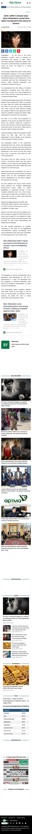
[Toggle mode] (27, 3)
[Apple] (25, 823)
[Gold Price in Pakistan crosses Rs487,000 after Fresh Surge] (16, 675)
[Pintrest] (16, 823)
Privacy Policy (21, 817)
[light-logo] (15, 3)
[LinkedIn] (6, 51)
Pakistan (28, 12)
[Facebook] (2, 51)
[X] (10, 51)
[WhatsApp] (14, 51)
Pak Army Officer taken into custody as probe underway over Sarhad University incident (14, 433)
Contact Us (11, 817)
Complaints (4, 820)
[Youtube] (7, 823)
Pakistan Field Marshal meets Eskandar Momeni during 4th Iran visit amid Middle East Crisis (14, 548)
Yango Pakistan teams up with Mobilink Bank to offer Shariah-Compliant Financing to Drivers (15, 491)
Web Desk (6, 27)
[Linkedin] (19, 823)
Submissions (13, 820)
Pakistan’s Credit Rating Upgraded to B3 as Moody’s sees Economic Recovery (20, 653)
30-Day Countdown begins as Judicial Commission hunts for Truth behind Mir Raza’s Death (14, 404)
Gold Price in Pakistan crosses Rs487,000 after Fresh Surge (19, 645)
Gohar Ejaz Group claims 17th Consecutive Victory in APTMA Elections (15, 519)
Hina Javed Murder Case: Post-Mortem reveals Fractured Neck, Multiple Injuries (14, 462)
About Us (4, 817)
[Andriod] (22, 823)
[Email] (18, 51)
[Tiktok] (13, 823)
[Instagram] (10, 823)
